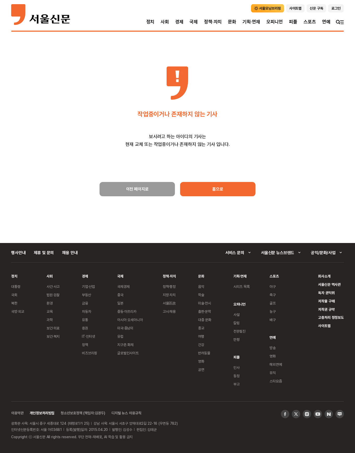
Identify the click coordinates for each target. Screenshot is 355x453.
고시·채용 (169, 311)
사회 (165, 21)
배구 (272, 319)
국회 (14, 294)
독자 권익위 (326, 292)
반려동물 (204, 352)
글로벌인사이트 (128, 352)
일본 (120, 303)
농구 (272, 311)
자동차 (86, 311)
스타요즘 (275, 380)
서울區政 (169, 303)
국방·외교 (17, 311)
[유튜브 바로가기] (318, 414)
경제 (179, 21)
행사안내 (18, 252)
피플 (293, 21)
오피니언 (274, 21)
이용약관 (17, 412)
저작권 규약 (326, 309)
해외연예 (275, 364)
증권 (85, 328)
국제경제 (123, 286)
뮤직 (272, 372)
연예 (326, 21)
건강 (201, 344)
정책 (85, 344)
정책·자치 (213, 21)
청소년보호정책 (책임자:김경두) (83, 412)
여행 (201, 336)
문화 (232, 21)
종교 (201, 328)
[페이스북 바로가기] (285, 414)
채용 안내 (69, 252)
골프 (272, 303)
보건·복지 (53, 336)
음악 (201, 286)
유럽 (120, 336)
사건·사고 (53, 286)
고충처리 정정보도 (331, 317)
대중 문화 (204, 319)
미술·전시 (204, 303)
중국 (120, 294)
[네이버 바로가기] (329, 414)
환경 (50, 303)
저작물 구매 (326, 301)
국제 (193, 21)
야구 (272, 286)
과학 (50, 319)
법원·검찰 (53, 294)
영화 (201, 361)
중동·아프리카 (126, 311)
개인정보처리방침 (42, 412)
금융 (85, 303)
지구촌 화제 (125, 344)
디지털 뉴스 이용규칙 (126, 412)
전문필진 (239, 331)
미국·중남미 (125, 328)
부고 (236, 384)
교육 (50, 311)
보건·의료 (53, 328)
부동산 (86, 294)
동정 (236, 375)
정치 (150, 21)
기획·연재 (251, 21)
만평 (236, 339)
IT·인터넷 (88, 336)
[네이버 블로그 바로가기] (340, 414)
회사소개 (324, 276)
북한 (14, 303)
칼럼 (236, 322)
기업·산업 (88, 286)
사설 (236, 314)
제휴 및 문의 (44, 252)
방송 (272, 347)
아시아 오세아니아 (130, 319)
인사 (236, 367)
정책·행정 (169, 286)
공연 (201, 369)
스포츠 (310, 21)
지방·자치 (169, 294)
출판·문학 (204, 311)
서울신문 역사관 (329, 284)
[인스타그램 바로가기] (307, 414)
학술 (201, 294)
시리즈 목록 (241, 286)
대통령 (16, 286)
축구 (272, 294)
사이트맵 (324, 325)
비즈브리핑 (89, 352)
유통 (85, 319)
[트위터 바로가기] (296, 414)
